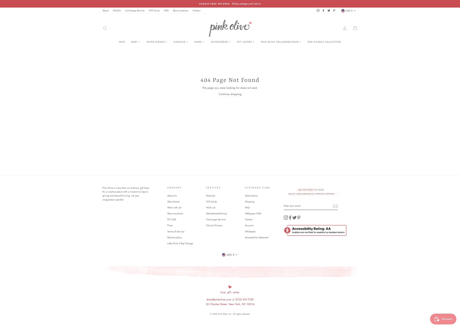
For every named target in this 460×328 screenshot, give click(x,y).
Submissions (251, 195)
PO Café (171, 219)
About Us (172, 195)
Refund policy (174, 237)
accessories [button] (220, 42)
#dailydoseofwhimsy (216, 213)
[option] (230, 4)
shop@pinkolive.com (218, 299)
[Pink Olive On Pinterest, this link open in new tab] (299, 217)
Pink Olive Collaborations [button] (280, 42)
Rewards (210, 195)
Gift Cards (154, 10)
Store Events (173, 201)
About (105, 10)
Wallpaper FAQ (253, 213)
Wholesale (250, 231)
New (122, 42)
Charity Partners (214, 225)
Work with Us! (174, 207)
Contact (196, 10)
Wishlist (117, 10)
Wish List (210, 207)
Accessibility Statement (256, 237)
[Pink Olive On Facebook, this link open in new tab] (290, 217)
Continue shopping (230, 94)
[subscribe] (335, 206)
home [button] (198, 42)
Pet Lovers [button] (245, 42)
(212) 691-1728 (244, 299)
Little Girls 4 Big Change (180, 243)
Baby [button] (135, 42)
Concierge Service (134, 10)
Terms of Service (175, 231)
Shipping (249, 201)
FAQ (166, 10)
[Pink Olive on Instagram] (286, 217)
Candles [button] (180, 42)
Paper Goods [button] (156, 42)
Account (249, 225)
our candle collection (324, 42)
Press (169, 225)
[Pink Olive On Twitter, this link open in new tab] (294, 217)
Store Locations (180, 10)
